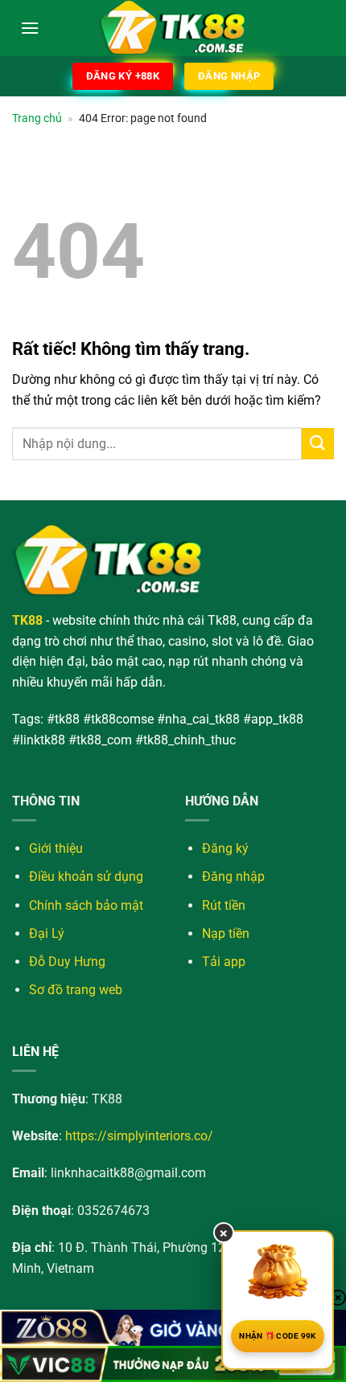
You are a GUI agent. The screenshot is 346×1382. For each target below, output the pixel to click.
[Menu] (29, 27)
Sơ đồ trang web (75, 989)
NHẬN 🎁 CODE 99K (277, 1335)
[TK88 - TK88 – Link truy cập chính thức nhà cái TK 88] (173, 28)
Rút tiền (223, 905)
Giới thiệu (56, 848)
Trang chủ (37, 118)
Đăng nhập (233, 876)
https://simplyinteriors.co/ (139, 1136)
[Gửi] (318, 443)
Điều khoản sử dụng (86, 876)
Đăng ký (225, 848)
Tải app (223, 961)
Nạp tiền (225, 933)
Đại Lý (46, 933)
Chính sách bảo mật (86, 905)
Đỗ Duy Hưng (67, 961)
